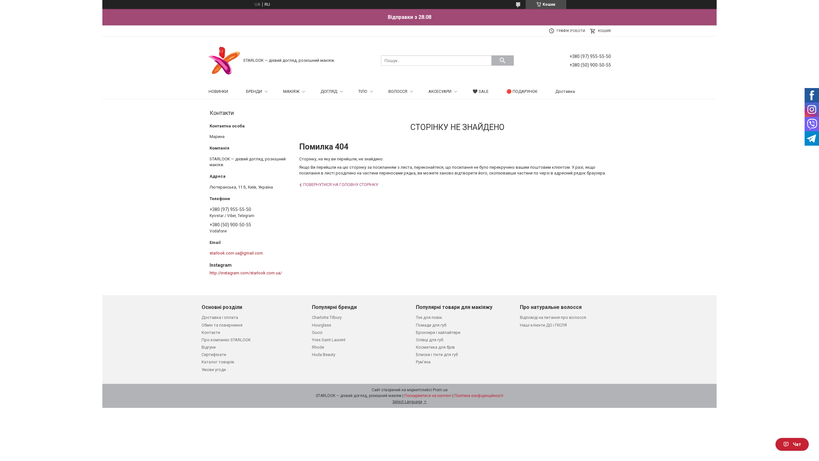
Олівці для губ (429, 339)
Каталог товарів (218, 362)
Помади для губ (431, 325)
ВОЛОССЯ (397, 91)
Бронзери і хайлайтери (438, 332)
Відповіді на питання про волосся (553, 317)
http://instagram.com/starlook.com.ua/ (246, 273)
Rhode (318, 347)
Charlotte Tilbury (327, 317)
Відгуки (209, 347)
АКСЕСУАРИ (439, 91)
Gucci (317, 332)
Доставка (565, 91)
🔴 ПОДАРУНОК (521, 91)
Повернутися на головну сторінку (340, 184)
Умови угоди (214, 369)
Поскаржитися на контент (427, 395)
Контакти (211, 332)
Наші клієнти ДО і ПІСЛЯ (543, 325)
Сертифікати (214, 354)
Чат (797, 444)
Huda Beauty (323, 354)
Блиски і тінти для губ (437, 354)
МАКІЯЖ (291, 91)
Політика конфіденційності (478, 395)
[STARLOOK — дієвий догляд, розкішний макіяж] (224, 60)
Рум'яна (423, 362)
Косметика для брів (435, 347)
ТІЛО (362, 91)
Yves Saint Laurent (329, 339)
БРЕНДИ (254, 91)
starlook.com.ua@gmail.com (236, 253)
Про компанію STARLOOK (226, 339)
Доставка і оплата (220, 317)
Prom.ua (440, 390)
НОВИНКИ (218, 91)
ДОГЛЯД (329, 91)
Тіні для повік (429, 317)
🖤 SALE (481, 91)
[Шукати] (502, 60)
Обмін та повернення (222, 325)
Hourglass (321, 325)
